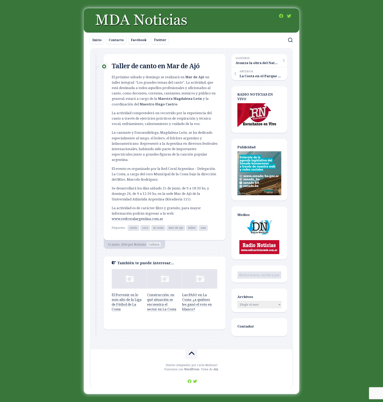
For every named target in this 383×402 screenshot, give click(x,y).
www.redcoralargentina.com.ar (137, 219)
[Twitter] (289, 16)
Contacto (116, 40)
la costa (158, 227)
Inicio (97, 40)
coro (145, 227)
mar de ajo (176, 227)
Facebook (139, 40)
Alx (215, 369)
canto (133, 227)
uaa (203, 227)
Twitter (160, 40)
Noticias (140, 244)
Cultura (154, 244)
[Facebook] (281, 16)
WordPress (191, 369)
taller (192, 227)
